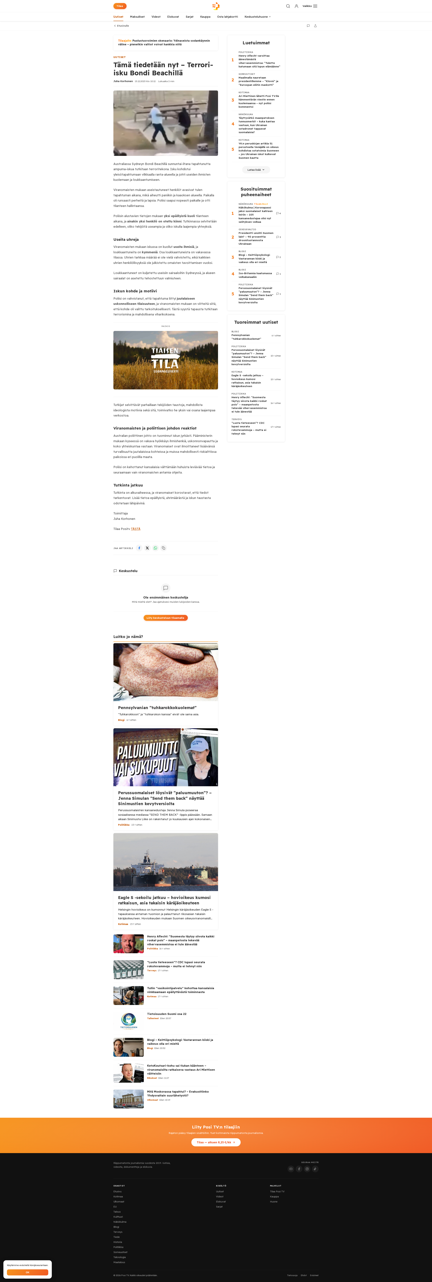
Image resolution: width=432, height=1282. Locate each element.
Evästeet (314, 1275)
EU (115, 1206)
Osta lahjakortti (227, 16)
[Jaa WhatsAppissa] (155, 548)
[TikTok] (315, 1169)
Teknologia (119, 1257)
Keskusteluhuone (256, 16)
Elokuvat (173, 16)
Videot (156, 16)
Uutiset (118, 16)
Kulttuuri (118, 1216)
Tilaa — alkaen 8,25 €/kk (214, 1142)
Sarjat (190, 16)
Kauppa (205, 16)
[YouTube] (291, 1169)
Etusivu (117, 1191)
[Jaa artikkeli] (315, 25)
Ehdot (304, 1275)
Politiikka (118, 1247)
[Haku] (288, 6)
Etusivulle (123, 25)
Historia (117, 1242)
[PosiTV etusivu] (216, 6)
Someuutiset (120, 1252)
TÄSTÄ (135, 529)
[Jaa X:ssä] (147, 548)
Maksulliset (137, 16)
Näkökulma (119, 1221)
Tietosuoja (292, 1275)
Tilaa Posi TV (277, 1191)
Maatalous (119, 1262)
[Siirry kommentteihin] (308, 25)
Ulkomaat (118, 1201)
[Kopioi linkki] (163, 548)
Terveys (117, 1231)
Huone (273, 1201)
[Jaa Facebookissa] (139, 548)
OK (27, 1272)
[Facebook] (299, 1169)
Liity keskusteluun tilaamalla (165, 617)
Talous (117, 1211)
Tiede (116, 1237)
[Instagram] (307, 1169)
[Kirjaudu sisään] (296, 6)
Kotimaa (118, 1196)
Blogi (116, 1226)
